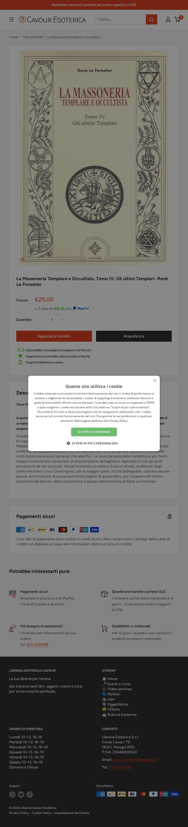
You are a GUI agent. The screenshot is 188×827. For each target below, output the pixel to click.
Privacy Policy (118, 421)
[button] (94, 443)
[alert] (94, 413)
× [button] (154, 380)
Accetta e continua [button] (94, 432)
